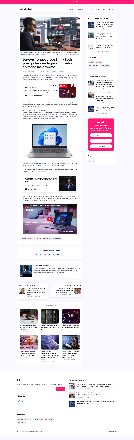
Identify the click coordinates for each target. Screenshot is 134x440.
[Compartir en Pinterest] (45, 254)
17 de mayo (93, 69)
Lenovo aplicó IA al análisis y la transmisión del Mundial (71, 326)
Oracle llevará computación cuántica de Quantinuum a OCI (104, 47)
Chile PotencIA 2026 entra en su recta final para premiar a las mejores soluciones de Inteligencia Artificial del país (105, 83)
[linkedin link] (93, 160)
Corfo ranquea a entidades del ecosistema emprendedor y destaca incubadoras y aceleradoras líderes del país (104, 96)
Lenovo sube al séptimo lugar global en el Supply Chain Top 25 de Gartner (27, 353)
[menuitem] (71, 9)
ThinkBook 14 (58, 238)
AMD (39, 238)
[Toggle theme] (113, 9)
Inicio (71, 9)
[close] (132, 2)
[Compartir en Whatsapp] (49, 254)
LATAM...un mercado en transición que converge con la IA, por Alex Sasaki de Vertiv (63, 290)
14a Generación (106, 65)
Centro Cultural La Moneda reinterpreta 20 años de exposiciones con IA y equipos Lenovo (70, 354)
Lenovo (24, 238)
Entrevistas (79, 9)
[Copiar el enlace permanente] (62, 254)
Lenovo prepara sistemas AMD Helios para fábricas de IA (50, 327)
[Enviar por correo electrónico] (58, 254)
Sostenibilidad (95, 9)
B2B (87, 9)
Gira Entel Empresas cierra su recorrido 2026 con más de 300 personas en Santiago (105, 24)
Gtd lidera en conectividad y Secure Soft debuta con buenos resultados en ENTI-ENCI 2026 (104, 36)
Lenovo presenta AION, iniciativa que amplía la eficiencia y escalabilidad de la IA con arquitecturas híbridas (50, 355)
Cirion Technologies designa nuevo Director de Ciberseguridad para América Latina (36, 291)
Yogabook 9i (47, 238)
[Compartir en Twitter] (40, 254)
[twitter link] (89, 160)
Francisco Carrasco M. (30, 71)
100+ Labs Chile (94, 65)
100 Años (99, 62)
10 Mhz (92, 62)
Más (104, 9)
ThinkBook (32, 238)
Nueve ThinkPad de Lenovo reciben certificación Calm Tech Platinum (28, 327)
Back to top (113, 431)
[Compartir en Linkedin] (53, 254)
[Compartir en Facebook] (36, 254)
